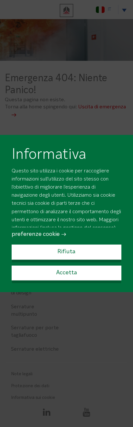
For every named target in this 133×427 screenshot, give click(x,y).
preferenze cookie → (39, 234)
